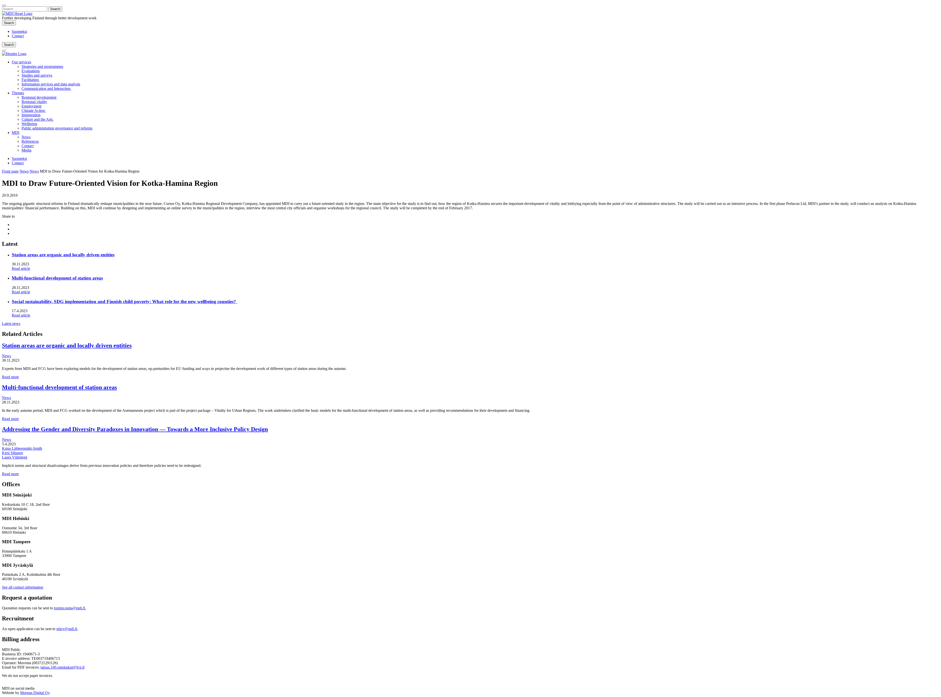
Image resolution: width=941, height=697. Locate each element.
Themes (18, 93)
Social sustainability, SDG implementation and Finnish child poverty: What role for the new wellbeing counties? (124, 301)
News (26, 137)
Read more (10, 377)
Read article (21, 268)
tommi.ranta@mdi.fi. (70, 608)
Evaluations (31, 71)
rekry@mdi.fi (66, 629)
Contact (18, 36)
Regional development (39, 97)
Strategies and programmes (42, 66)
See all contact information (22, 587)
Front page (10, 171)
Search (10, 23)
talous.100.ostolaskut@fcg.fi (62, 667)
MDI (15, 132)
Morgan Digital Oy (35, 693)
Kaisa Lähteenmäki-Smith (22, 448)
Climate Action (34, 110)
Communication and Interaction (46, 88)
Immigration (31, 115)
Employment (31, 106)
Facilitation (31, 80)
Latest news (11, 323)
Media (26, 150)
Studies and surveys (37, 75)
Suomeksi (19, 31)
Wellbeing (29, 124)
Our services (21, 62)
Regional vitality (34, 102)
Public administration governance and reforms (57, 128)
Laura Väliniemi (14, 457)
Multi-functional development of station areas (57, 278)
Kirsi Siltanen (12, 453)
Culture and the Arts (38, 119)
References (30, 141)
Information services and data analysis (51, 84)
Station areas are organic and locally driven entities (63, 254)
